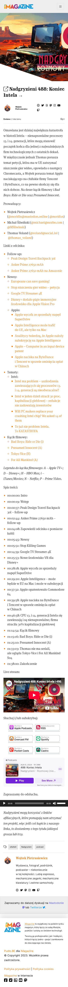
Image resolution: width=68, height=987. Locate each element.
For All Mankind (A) (24, 460)
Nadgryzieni (26, 847)
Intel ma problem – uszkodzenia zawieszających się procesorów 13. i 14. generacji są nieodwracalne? (38, 385)
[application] (34, 803)
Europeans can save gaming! (30, 281)
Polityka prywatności (17, 969)
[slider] (61, 803)
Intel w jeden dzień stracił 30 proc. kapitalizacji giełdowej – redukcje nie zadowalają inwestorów (38, 400)
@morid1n (57, 216)
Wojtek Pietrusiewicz (21, 108)
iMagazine (29, 924)
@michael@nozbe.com (46, 222)
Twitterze (36, 907)
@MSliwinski (16, 227)
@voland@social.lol (44, 233)
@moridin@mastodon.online (28, 216)
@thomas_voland (20, 238)
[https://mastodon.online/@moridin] (51, 105)
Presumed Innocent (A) (26, 448)
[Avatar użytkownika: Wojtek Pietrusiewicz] (7, 860)
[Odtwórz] (4, 803)
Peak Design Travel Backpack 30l (33, 258)
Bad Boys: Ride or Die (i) (27, 441)
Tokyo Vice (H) (20, 454)
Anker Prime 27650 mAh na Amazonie (36, 270)
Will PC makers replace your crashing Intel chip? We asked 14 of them (38, 415)
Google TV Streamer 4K (26, 293)
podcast (40, 847)
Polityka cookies (43, 969)
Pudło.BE (9, 951)
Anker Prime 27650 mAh (27, 264)
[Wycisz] (54, 803)
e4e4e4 (13, 847)
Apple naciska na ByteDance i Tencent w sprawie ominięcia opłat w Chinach (39, 361)
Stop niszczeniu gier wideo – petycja (35, 287)
